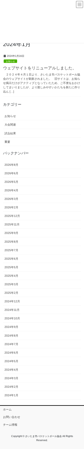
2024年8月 (11, 335)
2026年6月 (11, 173)
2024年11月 (12, 309)
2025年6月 (11, 258)
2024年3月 (11, 378)
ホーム (7, 409)
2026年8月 (11, 164)
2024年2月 (11, 386)
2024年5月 (11, 361)
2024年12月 (12, 301)
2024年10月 (12, 318)
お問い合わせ (11, 417)
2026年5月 (11, 181)
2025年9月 (11, 233)
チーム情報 (10, 424)
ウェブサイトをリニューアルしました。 (39, 68)
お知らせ (10, 61)
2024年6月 (11, 352)
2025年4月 (11, 275)
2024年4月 (11, 369)
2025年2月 (11, 292)
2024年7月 (11, 344)
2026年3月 (11, 198)
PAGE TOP (78, 432)
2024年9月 (11, 326)
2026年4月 (11, 190)
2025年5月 (11, 267)
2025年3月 (11, 284)
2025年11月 (12, 224)
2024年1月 (11, 395)
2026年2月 (11, 207)
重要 (7, 141)
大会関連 (10, 124)
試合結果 (10, 133)
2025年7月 (11, 250)
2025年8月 (11, 241)
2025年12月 (12, 216)
